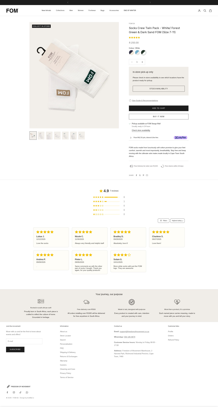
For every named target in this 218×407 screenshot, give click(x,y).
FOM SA (132, 23)
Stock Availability (158, 89)
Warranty (63, 361)
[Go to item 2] (41, 135)
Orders (171, 336)
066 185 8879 (129, 337)
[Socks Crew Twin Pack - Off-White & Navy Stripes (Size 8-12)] (131, 52)
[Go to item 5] (65, 135)
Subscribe (15, 349)
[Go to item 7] (81, 135)
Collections (60, 10)
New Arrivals (46, 10)
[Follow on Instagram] (14, 392)
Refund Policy (173, 340)
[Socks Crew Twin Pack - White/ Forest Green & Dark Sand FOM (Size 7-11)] (143, 52)
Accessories (114, 10)
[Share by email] (147, 175)
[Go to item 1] (33, 135)
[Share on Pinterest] (143, 175)
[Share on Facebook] (136, 175)
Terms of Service (66, 377)
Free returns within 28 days (174, 166)
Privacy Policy (65, 373)
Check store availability (141, 130)
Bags (102, 10)
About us (63, 331)
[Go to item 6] (73, 135)
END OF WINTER (130, 10)
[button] (134, 38)
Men (71, 10)
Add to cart (158, 108)
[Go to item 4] (57, 135)
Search (63, 340)
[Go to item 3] (49, 135)
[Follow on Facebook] (7, 392)
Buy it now (159, 117)
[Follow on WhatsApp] (27, 392)
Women (81, 10)
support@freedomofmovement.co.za (134, 331)
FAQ (62, 348)
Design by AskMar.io (27, 398)
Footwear (92, 10)
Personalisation (66, 344)
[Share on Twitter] (140, 175)
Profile (170, 331)
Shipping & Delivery (68, 352)
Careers (63, 365)
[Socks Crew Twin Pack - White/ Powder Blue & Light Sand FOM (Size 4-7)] (137, 52)
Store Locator (65, 336)
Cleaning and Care (67, 369)
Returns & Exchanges (68, 356)
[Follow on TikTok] (20, 392)
